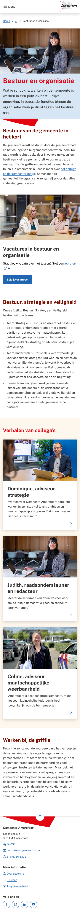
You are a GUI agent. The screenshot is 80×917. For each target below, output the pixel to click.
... (16, 20)
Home (6, 20)
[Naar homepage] (47, 6)
